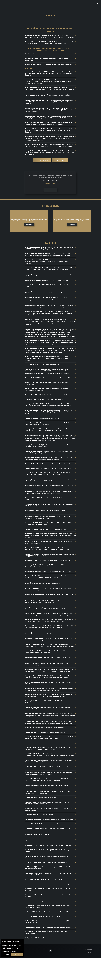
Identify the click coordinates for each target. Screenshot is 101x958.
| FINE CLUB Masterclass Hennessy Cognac (48, 285)
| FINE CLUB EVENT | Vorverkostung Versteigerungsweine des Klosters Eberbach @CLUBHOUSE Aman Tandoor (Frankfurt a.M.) (49, 589)
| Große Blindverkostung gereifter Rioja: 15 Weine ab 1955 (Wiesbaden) (47, 889)
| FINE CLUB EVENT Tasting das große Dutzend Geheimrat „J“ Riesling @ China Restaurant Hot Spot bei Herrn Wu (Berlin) (46, 664)
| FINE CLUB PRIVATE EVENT (37, 834)
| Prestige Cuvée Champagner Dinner (47, 280)
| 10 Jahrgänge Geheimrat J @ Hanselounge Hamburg (47, 395)
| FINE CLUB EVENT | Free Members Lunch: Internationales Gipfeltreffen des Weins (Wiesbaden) (45, 511)
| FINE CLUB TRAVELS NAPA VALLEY (49, 595)
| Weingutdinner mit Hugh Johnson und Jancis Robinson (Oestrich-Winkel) (46, 932)
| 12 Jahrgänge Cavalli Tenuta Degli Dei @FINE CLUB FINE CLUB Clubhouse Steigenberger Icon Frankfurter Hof (49, 248)
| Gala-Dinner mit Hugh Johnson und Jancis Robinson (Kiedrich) (48, 927)
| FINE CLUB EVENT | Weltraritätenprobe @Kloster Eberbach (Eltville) (49, 505)
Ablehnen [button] (7, 954)
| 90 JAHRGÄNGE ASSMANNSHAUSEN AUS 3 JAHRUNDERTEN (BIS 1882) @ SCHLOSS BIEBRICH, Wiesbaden (48, 803)
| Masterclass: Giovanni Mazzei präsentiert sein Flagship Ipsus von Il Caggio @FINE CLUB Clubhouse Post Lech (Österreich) (49, 117)
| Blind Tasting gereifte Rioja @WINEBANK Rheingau (48, 571)
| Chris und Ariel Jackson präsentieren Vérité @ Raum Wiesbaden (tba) (46, 383)
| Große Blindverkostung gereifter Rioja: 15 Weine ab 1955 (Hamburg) (47, 895)
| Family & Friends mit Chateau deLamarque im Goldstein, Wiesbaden (46, 857)
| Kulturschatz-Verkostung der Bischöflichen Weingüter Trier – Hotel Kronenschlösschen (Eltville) (49, 874)
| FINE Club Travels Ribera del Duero (42, 418)
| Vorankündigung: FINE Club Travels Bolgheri (44, 399)
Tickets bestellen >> (60, 160)
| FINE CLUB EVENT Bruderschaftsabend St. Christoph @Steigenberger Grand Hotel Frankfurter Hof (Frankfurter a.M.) (48, 583)
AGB (28, 949)
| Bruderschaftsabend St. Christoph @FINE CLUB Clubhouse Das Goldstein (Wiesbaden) (48, 542)
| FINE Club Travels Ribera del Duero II (42, 364)
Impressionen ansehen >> (42, 160)
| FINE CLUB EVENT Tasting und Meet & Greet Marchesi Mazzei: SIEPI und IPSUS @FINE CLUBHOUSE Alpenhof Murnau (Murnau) (49, 620)
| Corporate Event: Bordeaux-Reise (41, 797)
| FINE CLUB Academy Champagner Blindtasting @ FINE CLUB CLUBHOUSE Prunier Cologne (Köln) (46, 767)
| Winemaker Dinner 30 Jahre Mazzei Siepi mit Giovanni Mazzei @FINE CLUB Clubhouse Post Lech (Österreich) (49, 123)
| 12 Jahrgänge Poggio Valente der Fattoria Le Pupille (49, 464)
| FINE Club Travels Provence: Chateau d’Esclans (47, 373)
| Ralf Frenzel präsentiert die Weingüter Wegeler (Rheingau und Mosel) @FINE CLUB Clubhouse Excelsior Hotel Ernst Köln (48, 370)
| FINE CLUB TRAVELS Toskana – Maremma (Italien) (49, 701)
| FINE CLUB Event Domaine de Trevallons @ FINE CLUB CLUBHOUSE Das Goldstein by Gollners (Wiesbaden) (49, 792)
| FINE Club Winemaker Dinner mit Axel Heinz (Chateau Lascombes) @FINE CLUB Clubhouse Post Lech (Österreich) (49, 292)
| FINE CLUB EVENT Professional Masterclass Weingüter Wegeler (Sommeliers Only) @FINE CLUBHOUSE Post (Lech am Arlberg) (48, 608)
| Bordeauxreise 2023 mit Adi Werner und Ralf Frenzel (48, 468)
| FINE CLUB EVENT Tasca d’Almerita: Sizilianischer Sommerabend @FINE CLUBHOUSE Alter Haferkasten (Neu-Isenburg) (48, 695)
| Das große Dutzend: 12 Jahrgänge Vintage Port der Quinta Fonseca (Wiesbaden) (47, 921)
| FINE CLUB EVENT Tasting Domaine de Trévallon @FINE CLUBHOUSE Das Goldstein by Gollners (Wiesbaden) (49, 689)
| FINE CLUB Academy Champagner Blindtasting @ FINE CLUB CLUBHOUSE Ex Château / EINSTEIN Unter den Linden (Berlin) (46, 779)
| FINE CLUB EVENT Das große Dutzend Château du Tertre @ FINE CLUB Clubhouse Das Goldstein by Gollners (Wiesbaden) (47, 748)
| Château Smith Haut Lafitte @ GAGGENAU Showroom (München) (48, 845)
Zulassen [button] (17, 954)
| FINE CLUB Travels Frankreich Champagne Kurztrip (46, 732)
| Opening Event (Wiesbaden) (39, 938)
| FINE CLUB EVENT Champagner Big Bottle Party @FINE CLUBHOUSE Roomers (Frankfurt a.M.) (49, 639)
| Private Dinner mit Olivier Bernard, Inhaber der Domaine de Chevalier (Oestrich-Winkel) (47, 906)
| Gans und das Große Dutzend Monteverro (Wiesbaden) (47, 884)
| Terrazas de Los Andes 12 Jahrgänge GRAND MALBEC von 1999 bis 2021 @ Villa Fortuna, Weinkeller (49, 423)
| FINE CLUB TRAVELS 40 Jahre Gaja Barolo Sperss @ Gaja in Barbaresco (48, 683)
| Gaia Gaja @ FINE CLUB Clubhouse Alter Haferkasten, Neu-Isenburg (49, 819)
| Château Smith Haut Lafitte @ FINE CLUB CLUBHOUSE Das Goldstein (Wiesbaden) (49, 840)
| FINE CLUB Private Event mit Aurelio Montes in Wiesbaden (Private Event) (47, 708)
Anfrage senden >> (50, 190)
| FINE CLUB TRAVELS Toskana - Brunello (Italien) (47, 658)
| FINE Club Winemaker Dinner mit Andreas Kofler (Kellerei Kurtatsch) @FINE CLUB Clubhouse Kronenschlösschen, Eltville (49, 36)
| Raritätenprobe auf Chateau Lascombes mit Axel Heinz (48, 378)
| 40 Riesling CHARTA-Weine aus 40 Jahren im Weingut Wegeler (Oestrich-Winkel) (49, 565)
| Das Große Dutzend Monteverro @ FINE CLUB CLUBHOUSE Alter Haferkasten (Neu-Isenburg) (49, 867)
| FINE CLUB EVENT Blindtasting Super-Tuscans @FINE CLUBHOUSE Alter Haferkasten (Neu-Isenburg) (48, 633)
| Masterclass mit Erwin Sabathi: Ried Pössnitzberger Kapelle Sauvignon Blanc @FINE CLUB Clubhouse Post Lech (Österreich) (49, 88)
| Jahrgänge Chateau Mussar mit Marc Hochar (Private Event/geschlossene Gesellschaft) (46, 389)
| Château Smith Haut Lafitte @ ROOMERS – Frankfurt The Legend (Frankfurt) (48, 850)
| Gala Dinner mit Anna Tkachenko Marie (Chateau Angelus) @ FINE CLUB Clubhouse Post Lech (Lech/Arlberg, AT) (48, 429)
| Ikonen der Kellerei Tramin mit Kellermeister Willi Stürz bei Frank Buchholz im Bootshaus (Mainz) (48, 523)
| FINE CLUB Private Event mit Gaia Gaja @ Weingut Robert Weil (47, 824)
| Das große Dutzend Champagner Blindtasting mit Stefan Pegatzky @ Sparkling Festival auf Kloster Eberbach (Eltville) (49, 773)
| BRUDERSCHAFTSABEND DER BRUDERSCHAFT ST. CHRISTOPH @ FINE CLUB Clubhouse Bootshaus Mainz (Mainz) (49, 473)
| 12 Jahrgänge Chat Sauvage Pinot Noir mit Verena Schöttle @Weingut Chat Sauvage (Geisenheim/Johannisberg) (47, 576)
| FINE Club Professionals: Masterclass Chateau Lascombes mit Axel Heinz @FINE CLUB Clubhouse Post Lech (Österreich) (48, 299)
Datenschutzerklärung (33, 220)
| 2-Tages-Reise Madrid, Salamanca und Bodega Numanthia (48, 901)
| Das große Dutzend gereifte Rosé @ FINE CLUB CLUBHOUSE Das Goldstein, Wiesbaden (48, 809)
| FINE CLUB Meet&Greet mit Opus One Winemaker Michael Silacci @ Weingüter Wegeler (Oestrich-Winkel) (48, 761)
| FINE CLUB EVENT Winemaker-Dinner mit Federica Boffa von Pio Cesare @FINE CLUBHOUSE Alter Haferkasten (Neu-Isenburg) (48, 676)
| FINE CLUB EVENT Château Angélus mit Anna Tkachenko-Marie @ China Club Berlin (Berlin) (46, 651)
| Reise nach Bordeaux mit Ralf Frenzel (43, 879)
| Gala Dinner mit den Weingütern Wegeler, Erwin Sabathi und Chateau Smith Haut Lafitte (47, 445)
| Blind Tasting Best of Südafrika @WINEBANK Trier (47, 560)
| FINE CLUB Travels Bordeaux (39, 815)
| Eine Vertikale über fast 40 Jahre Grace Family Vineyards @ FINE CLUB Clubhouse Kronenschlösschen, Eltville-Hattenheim (48, 254)
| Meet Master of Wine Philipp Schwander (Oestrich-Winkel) (47, 912)
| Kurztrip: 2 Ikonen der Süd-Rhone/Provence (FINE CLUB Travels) (47, 786)
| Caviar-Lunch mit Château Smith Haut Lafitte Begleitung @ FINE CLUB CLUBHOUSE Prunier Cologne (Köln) (47, 829)
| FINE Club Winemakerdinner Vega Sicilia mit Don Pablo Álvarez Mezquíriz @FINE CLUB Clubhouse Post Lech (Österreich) (49, 306)
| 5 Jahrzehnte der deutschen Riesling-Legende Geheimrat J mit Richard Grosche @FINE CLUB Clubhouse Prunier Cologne (48, 480)
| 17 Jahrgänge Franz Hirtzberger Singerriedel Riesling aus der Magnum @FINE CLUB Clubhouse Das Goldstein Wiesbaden (48, 268)
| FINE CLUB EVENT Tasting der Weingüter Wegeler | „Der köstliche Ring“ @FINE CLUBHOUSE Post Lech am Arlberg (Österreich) (49, 614)
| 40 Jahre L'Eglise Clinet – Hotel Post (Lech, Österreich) (46, 862)
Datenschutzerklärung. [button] (12, 951)
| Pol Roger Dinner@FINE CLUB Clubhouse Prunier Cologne (49, 486)
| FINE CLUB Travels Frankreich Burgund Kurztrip (45, 743)
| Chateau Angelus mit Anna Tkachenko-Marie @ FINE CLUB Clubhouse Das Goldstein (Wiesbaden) (48, 517)
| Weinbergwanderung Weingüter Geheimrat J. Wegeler (44, 728)
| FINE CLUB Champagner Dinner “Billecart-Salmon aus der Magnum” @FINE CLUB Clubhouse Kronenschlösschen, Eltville (49, 42)
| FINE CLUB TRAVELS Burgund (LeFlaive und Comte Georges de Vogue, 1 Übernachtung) (49, 626)
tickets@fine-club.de (50, 183)
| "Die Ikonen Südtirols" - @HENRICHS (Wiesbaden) (46, 529)
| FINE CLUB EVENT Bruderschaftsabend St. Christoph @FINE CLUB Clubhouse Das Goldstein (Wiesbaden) (48, 601)
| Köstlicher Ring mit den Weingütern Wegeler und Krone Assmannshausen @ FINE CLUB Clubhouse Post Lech (49, 458)
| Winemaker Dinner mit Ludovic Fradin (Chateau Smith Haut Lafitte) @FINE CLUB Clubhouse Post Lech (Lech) (49, 555)
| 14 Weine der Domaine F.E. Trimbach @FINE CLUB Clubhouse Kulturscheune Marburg (49, 275)
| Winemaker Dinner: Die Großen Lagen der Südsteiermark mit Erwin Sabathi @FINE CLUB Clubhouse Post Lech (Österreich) (48, 95)
